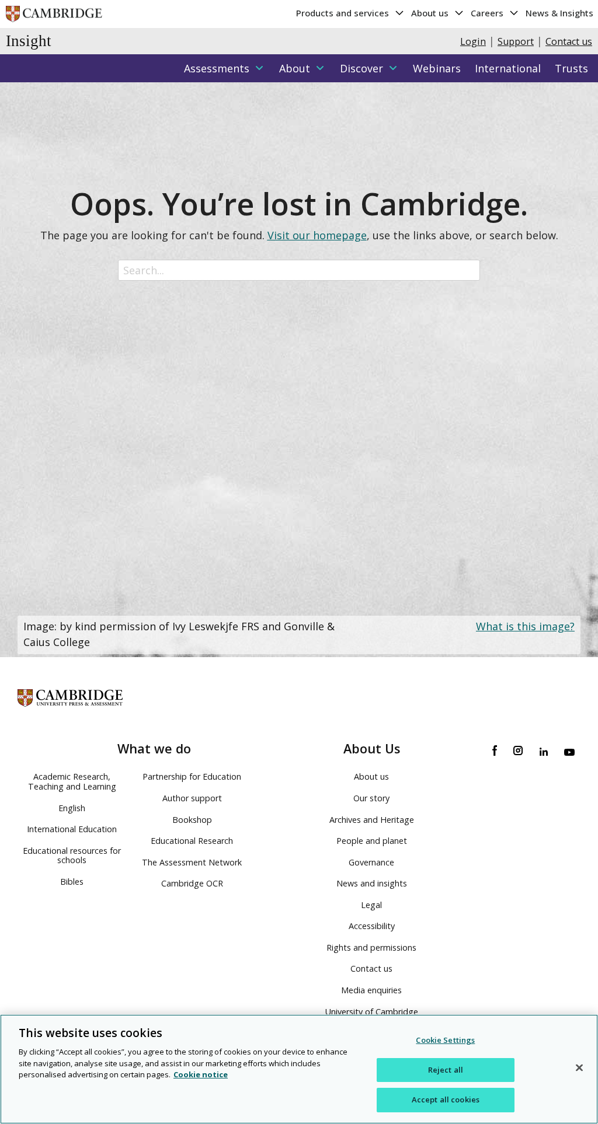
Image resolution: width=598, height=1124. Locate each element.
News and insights (371, 883)
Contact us (568, 41)
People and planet (371, 840)
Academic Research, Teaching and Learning (72, 781)
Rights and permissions (371, 947)
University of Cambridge (371, 1011)
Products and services (343, 13)
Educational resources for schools (72, 855)
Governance (371, 862)
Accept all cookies (445, 1099)
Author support (192, 798)
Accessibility (372, 925)
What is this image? (525, 626)
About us (431, 13)
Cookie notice (200, 1074)
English (71, 808)
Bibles (72, 881)
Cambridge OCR (192, 883)
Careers (488, 13)
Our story (371, 798)
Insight (28, 41)
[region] (299, 1069)
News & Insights (559, 13)
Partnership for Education (191, 776)
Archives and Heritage (371, 819)
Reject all (445, 1069)
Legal (371, 904)
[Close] (579, 1068)
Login (473, 41)
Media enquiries (371, 990)
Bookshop (192, 819)
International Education (72, 829)
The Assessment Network (192, 862)
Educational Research (192, 840)
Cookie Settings (445, 1040)
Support (516, 41)
